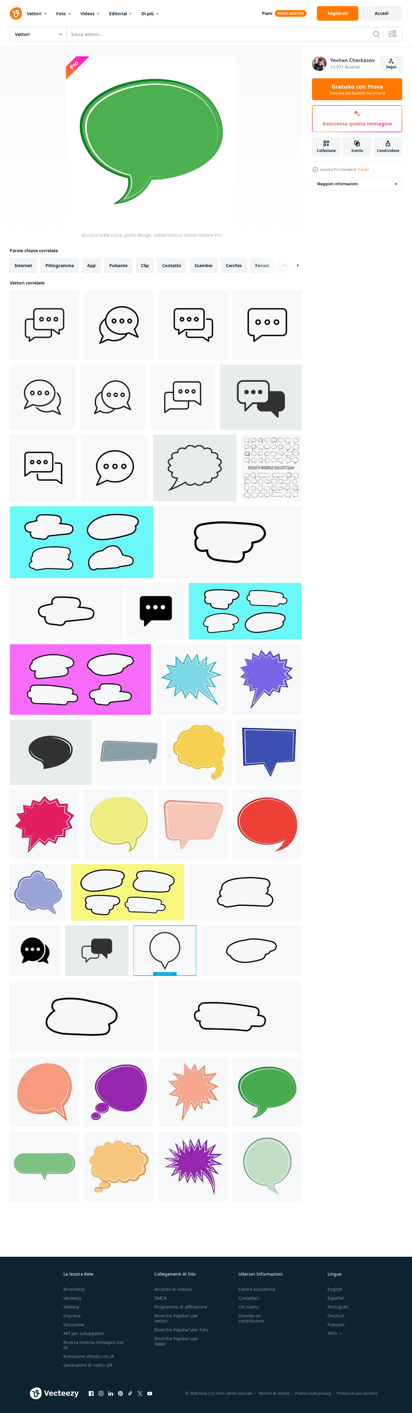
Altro (332, 1333)
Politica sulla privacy (313, 1393)
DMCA (160, 1298)
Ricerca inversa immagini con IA (93, 1344)
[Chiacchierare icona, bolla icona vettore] (155, 611)
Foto (61, 13)
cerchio (234, 265)
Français (336, 1324)
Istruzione (73, 1324)
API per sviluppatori (83, 1333)
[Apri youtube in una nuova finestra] (149, 1393)
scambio (204, 265)
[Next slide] (292, 265)
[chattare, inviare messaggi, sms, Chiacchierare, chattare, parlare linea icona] (193, 325)
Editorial (118, 13)
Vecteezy (72, 1298)
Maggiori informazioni (337, 183)
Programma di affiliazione (180, 1307)
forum (262, 265)
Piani (267, 13)
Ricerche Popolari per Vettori (176, 1318)
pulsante (118, 265)
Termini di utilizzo (274, 1393)
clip (145, 265)
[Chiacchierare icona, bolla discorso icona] (44, 325)
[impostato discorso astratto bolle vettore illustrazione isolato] (81, 542)
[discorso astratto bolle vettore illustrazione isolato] (230, 542)
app (91, 265)
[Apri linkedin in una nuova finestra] (110, 1393)
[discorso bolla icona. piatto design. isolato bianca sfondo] (271, 468)
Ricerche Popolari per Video (176, 1341)
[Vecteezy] (16, 13)
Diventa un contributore (251, 1318)
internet (23, 265)
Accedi (382, 13)
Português (338, 1307)
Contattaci (248, 1298)
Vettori (34, 13)
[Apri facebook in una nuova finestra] (91, 1393)
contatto (171, 265)
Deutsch (336, 1316)
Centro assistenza (256, 1289)
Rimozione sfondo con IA (88, 1356)
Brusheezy (74, 1289)
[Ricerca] (376, 34)
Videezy (71, 1307)
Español (336, 1298)
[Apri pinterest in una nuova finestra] (120, 1393)
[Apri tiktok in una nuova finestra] (130, 1393)
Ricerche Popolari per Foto (181, 1330)
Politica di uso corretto (357, 1393)
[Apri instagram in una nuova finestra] (101, 1393)
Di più (148, 13)
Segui (391, 66)
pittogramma (59, 265)
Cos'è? (363, 169)
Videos (88, 13)
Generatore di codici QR (87, 1365)
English (335, 1289)
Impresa (72, 1316)
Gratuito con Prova (357, 89)
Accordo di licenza (173, 1289)
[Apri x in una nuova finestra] (140, 1393)
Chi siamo (248, 1307)
